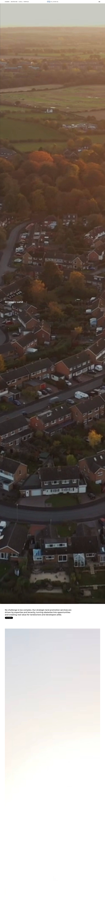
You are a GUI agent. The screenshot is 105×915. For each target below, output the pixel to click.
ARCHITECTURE (14, 1)
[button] (52, 302)
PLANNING (7, 1)
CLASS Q (20, 1)
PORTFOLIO (26, 1)
